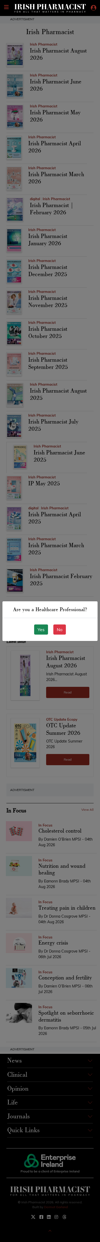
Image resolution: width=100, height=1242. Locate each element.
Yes (41, 629)
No (59, 629)
